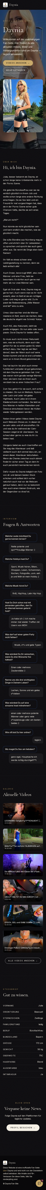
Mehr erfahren (15, 70)
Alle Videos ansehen (23, 961)
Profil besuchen (23, 1128)
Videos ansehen (18, 63)
